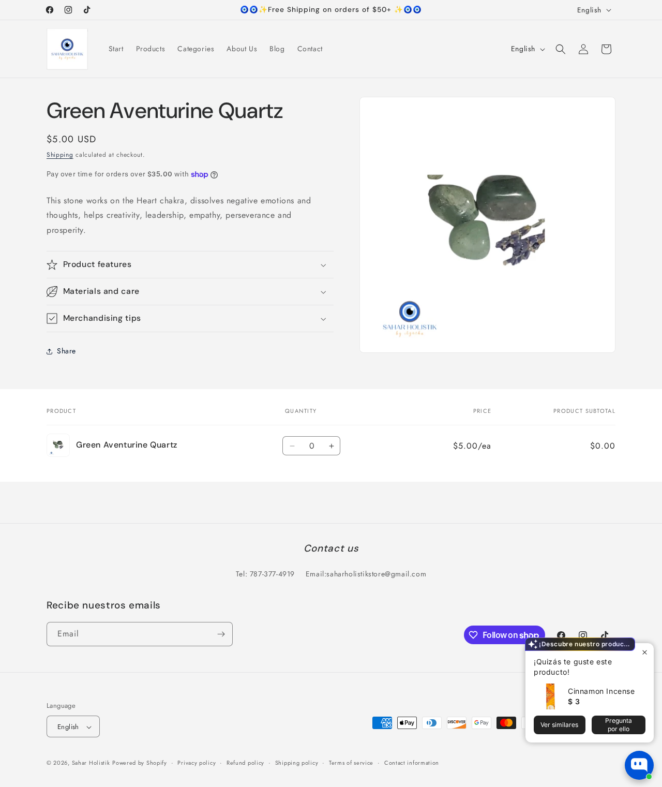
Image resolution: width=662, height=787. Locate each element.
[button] (560, 49)
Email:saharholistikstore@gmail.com (366, 574)
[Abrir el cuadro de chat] (639, 765)
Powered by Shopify (139, 763)
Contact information (411, 763)
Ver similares (559, 725)
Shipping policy (297, 763)
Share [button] (66, 351)
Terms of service (351, 763)
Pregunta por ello (618, 725)
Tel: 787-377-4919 (265, 574)
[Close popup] (645, 652)
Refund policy (245, 763)
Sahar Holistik (91, 763)
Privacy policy (196, 763)
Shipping (60, 154)
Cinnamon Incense (601, 691)
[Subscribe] (220, 634)
